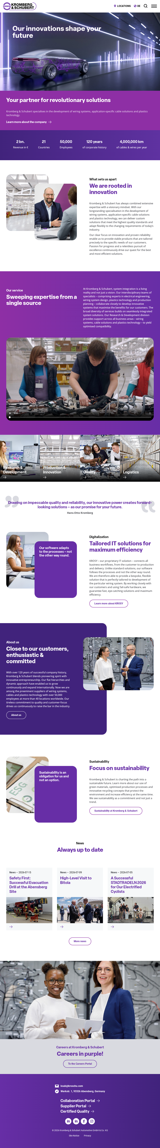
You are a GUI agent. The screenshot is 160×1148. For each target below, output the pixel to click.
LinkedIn (68, 1121)
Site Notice (74, 1135)
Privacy (87, 1135)
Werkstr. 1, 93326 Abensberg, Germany (83, 1091)
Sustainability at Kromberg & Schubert (115, 810)
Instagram (92, 1121)
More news (80, 941)
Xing (76, 1121)
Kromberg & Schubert (19, 6)
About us (16, 715)
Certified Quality (74, 1111)
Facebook (84, 1121)
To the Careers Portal (80, 1063)
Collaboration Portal (77, 1100)
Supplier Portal (73, 1106)
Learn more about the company (26, 122)
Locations (124, 6)
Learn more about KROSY (108, 603)
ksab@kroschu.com (72, 1085)
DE (138, 6)
